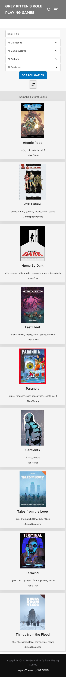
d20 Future (32, 204)
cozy (14, 273)
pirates (43, 580)
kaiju (23, 150)
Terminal (32, 573)
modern (28, 273)
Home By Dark (32, 265)
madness (20, 396)
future (21, 211)
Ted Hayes (33, 462)
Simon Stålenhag (32, 524)
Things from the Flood (33, 634)
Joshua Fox (33, 339)
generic (29, 211)
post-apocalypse (34, 396)
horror (21, 334)
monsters (38, 273)
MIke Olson (33, 155)
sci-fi (42, 150)
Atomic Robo (32, 143)
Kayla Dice (33, 585)
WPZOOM (43, 670)
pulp (29, 150)
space (52, 211)
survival (51, 334)
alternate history (29, 519)
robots (35, 150)
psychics (48, 273)
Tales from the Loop (32, 511)
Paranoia (32, 388)
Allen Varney (33, 401)
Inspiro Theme (25, 670)
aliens (14, 211)
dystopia (27, 580)
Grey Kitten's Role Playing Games (23, 9)
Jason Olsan (33, 278)
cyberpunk (16, 580)
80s (17, 519)
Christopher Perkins (33, 216)
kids (21, 273)
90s (13, 642)
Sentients (32, 450)
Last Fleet (32, 327)
